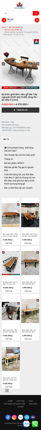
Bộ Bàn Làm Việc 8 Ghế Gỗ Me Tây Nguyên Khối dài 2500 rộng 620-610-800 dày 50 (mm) (10, 283)
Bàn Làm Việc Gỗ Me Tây (13, 30)
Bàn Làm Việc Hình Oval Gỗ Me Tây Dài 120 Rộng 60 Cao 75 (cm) (11, 235)
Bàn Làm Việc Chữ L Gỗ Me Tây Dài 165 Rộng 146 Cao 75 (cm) (30, 235)
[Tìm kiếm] (36, 13)
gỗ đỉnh (20, 407)
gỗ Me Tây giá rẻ (19, 167)
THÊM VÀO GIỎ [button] (21, 110)
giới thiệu (21, 401)
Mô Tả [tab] (6, 139)
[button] (3, 64)
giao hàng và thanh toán (14, 404)
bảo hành (33, 404)
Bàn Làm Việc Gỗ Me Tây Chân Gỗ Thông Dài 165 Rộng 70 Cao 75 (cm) (11, 379)
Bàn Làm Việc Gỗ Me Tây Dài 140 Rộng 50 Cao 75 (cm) (29, 331)
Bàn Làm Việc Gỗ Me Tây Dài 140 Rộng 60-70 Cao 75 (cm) (30, 283)
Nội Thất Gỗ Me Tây (16, 27)
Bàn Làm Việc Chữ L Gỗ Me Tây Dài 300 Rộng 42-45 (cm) (11, 331)
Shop (31, 401)
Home (4, 27)
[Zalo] (26, 424)
